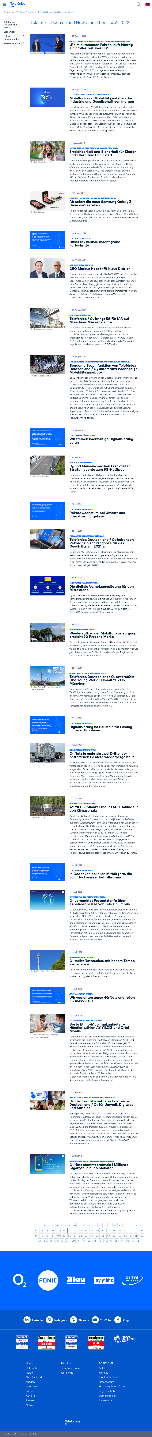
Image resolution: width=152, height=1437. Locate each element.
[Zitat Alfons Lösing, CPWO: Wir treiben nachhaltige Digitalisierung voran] (84, 437)
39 (119, 1230)
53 (86, 1235)
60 (125, 1235)
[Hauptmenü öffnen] (4, 4)
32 (80, 1230)
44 (36, 1235)
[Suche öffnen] (138, 4)
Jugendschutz (107, 1391)
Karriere (30, 1395)
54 (91, 1235)
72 (84, 1240)
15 (99, 1225)
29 (64, 1230)
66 (51, 1240)
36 (103, 1230)
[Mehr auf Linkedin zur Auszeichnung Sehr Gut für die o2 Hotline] (71, 1342)
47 (53, 1235)
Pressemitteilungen (14, 43)
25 (41, 1230)
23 (141, 1225)
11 (79, 1225)
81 (133, 1240)
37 (108, 1230)
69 (67, 1240)
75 (100, 1240)
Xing (126, 1320)
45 (41, 1235)
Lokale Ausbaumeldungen (13, 37)
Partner (30, 1391)
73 (89, 1240)
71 (79, 1240)
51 (75, 1235)
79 (122, 1240)
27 (53, 1230)
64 (39, 1240)
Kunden (30, 1382)
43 (142, 1230)
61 (131, 1235)
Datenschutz (106, 1382)
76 (105, 1240)
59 (119, 1235)
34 (91, 1230)
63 (142, 1235)
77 (111, 1240)
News (29, 1405)
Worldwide (67, 1372)
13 (89, 1225)
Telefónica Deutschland (26, 12)
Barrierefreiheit (108, 1395)
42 (136, 1230)
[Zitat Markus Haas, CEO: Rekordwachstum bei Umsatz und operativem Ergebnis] (84, 511)
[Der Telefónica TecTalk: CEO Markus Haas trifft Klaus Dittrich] (84, 279)
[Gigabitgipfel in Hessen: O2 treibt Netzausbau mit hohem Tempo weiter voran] (84, 964)
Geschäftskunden (71, 1368)
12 (84, 1225)
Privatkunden (68, 1363)
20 (124, 1225)
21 (130, 1225)
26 (47, 1230)
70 (73, 1240)
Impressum (105, 1400)
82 (138, 1240)
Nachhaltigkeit (34, 1377)
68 (62, 1240)
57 (108, 1235)
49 (64, 1235)
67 (56, 1240)
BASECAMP (106, 1363)
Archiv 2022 (70, 12)
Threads (84, 1320)
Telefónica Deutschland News (50, 12)
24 (36, 1230)
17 (109, 1225)
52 (80, 1235)
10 (74, 1225)
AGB (102, 1368)
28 (58, 1230)
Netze (29, 1372)
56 (103, 1235)
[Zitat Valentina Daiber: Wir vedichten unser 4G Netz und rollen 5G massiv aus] (84, 996)
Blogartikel (9, 31)
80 (127, 1240)
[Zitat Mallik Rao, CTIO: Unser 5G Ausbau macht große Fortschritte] (84, 240)
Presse (30, 1400)
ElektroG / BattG (108, 1377)
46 (47, 1235)
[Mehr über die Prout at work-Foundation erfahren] (125, 1342)
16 (104, 1225)
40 (125, 1230)
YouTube (105, 1320)
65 (45, 1240)
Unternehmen (34, 1368)
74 (95, 1240)
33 (86, 1230)
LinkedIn (37, 1320)
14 (94, 1225)
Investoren (32, 1386)
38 (114, 1230)
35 (97, 1230)
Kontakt (103, 1372)
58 (114, 1235)
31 (75, 1230)
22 (135, 1225)
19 (119, 1225)
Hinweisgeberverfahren (112, 1386)
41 (131, 1230)
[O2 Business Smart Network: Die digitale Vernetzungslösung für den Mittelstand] (84, 594)
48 (58, 1235)
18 (114, 1225)
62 (136, 1235)
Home (29, 1363)
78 (116, 1240)
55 (97, 1235)
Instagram (60, 1320)
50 (69, 1235)
